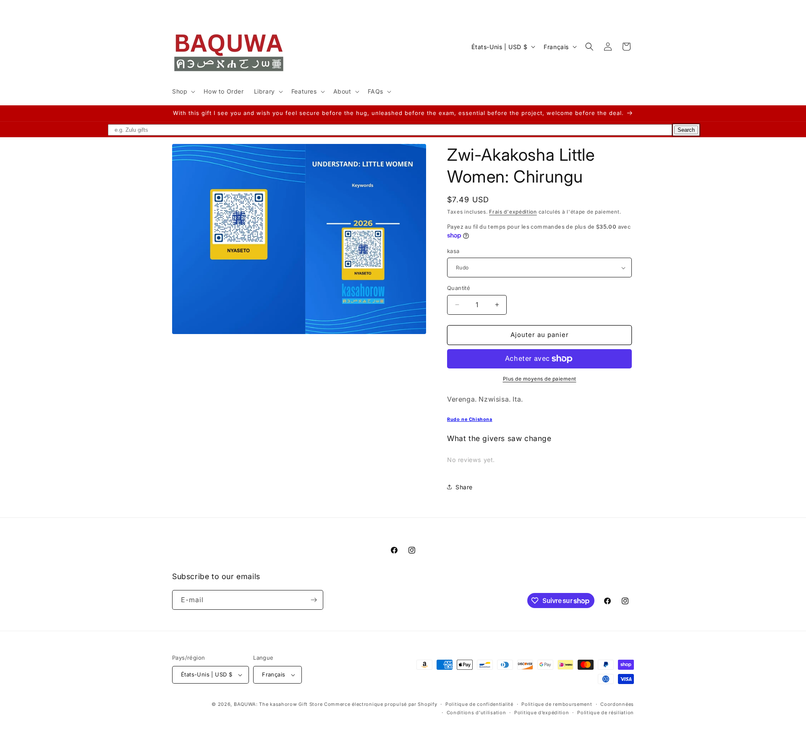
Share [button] (464, 487)
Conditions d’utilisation (476, 712)
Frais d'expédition (513, 212)
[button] (183, 91)
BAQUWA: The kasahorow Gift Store (278, 704)
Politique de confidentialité (479, 704)
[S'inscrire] (313, 600)
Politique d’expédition (541, 712)
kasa (453, 251)
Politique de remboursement (556, 704)
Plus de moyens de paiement (539, 379)
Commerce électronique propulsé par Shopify (380, 704)
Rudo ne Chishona (469, 419)
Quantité (458, 288)
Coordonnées (617, 704)
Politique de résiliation (605, 712)
